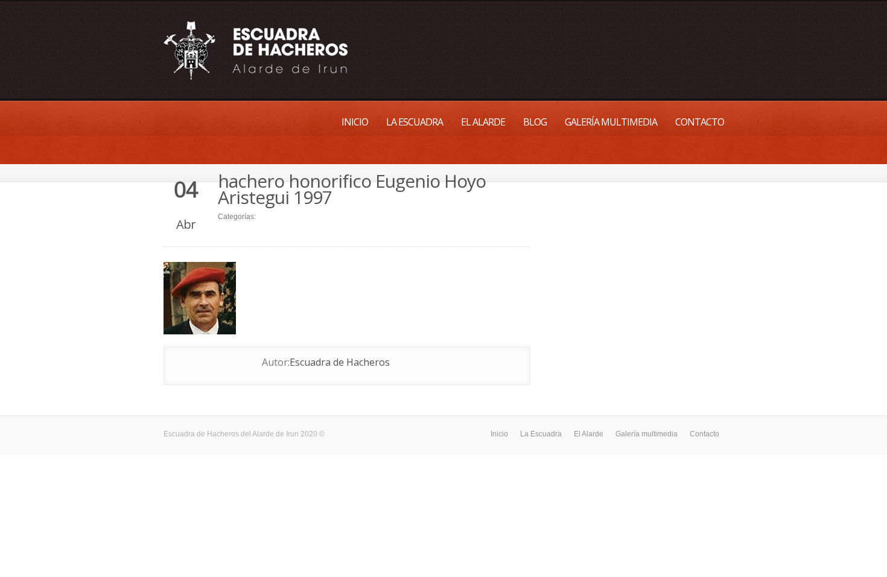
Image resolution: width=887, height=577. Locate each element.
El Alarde (483, 122)
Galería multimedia (611, 122)
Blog (535, 122)
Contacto (699, 122)
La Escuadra (414, 122)
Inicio (355, 122)
